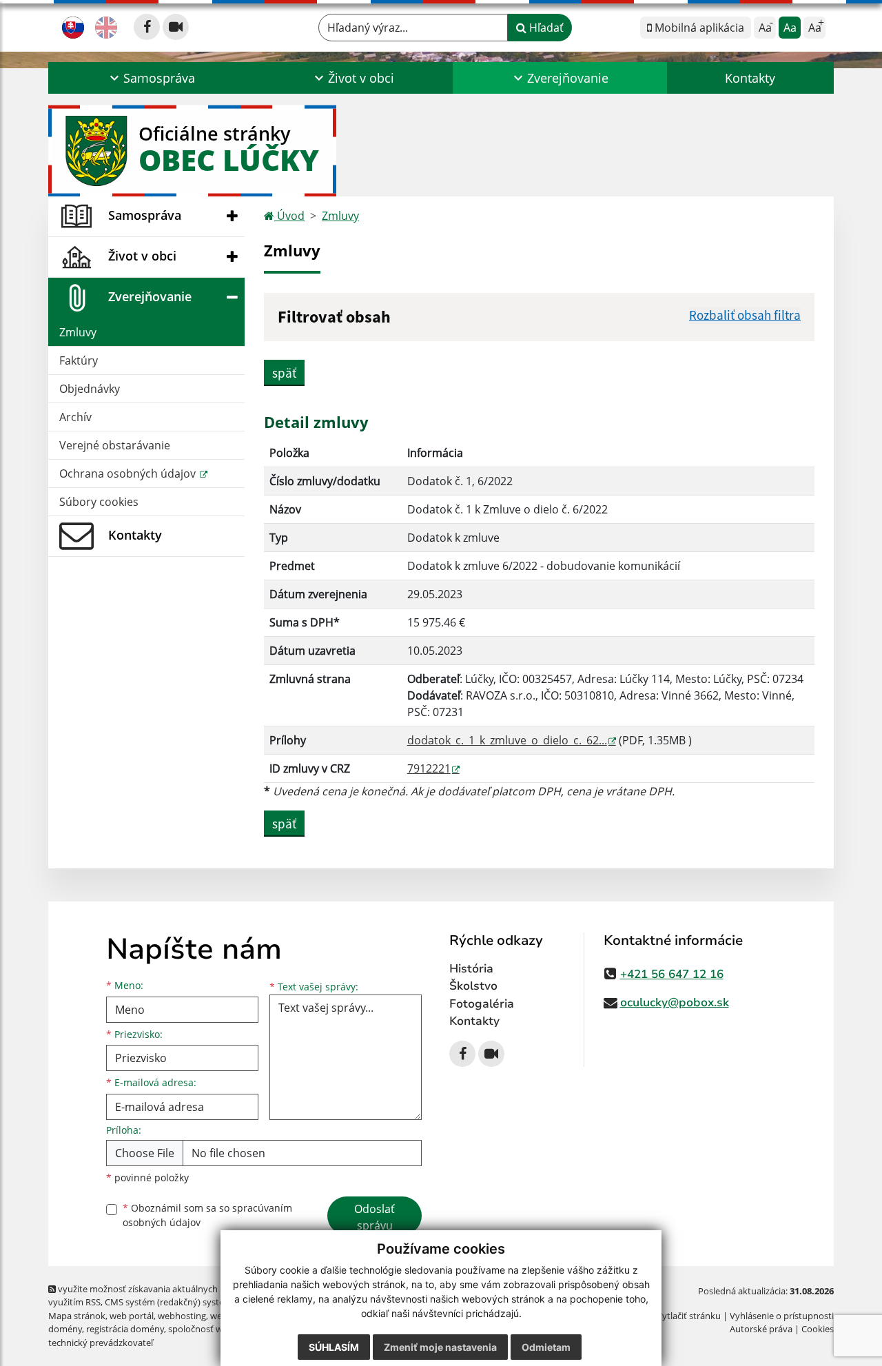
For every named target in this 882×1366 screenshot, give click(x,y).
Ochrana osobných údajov (128, 473)
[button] (150, 78)
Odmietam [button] (546, 1347)
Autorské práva (761, 1329)
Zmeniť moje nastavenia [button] (440, 1347)
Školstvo (473, 986)
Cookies (817, 1329)
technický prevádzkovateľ (100, 1342)
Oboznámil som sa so (207, 1215)
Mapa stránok (76, 1315)
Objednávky (89, 388)
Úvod (289, 215)
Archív (75, 417)
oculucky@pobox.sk (674, 1002)
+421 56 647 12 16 (672, 974)
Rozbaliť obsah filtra (745, 315)
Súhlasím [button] (334, 1347)
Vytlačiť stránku (689, 1315)
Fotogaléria (481, 1004)
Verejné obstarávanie (114, 445)
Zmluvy (77, 332)
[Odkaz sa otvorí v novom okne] (147, 27)
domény (65, 1329)
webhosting (182, 1315)
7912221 (429, 768)
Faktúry (78, 360)
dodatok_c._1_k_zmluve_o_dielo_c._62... (507, 740)
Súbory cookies (99, 501)
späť (284, 373)
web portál (132, 1315)
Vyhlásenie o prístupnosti (782, 1315)
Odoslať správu (374, 1217)
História (471, 969)
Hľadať (545, 27)
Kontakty (750, 78)
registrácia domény (125, 1329)
